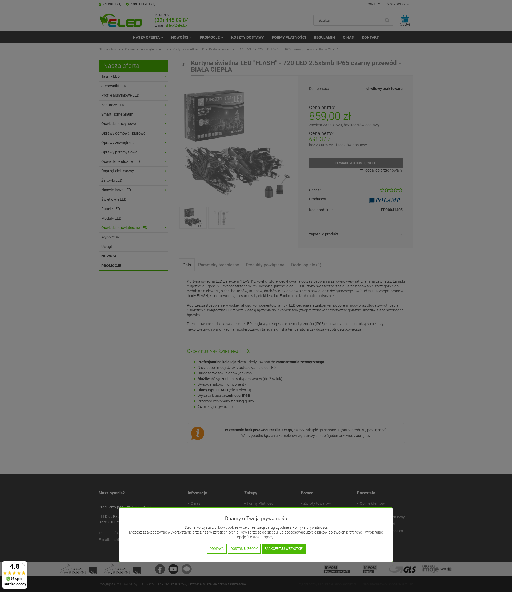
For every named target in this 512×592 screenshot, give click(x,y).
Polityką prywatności (309, 527)
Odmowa (217, 549)
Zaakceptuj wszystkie (284, 549)
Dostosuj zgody (244, 549)
